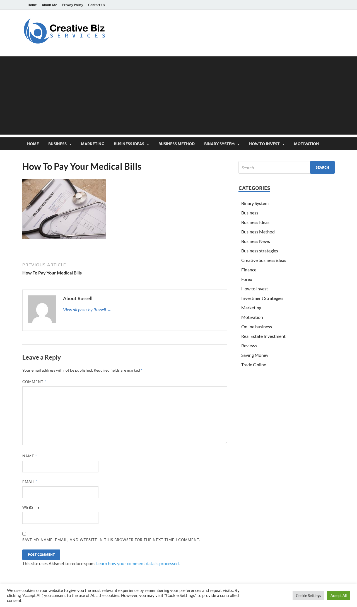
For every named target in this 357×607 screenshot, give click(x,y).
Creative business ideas (263, 260)
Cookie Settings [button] (308, 595)
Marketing (92, 144)
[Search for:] (286, 167)
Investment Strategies (262, 298)
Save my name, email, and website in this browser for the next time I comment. (111, 539)
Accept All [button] (339, 595)
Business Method (176, 144)
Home (32, 5)
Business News (255, 241)
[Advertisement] (178, 95)
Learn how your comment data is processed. (138, 563)
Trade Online (253, 364)
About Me (49, 5)
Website (31, 507)
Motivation (306, 144)
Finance (248, 269)
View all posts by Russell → (87, 309)
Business (57, 144)
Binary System (219, 144)
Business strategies (259, 250)
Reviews (249, 345)
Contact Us (96, 5)
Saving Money (254, 355)
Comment (34, 381)
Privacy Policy (72, 5)
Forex (246, 279)
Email (30, 481)
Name (29, 456)
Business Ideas (129, 144)
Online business (256, 326)
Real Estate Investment (263, 336)
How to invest (264, 144)
